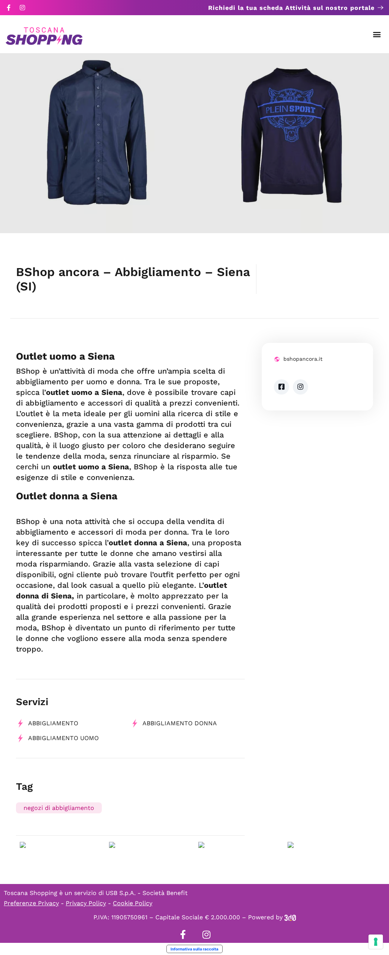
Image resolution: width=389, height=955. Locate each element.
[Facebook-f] (9, 8)
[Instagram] (22, 8)
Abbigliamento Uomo (63, 738)
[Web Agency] (290, 917)
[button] (377, 34)
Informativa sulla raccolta (194, 949)
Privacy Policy (86, 903)
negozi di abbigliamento (59, 807)
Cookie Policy (132, 903)
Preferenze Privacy (31, 903)
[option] (97, 143)
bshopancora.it (303, 359)
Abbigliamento (53, 723)
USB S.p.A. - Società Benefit (147, 893)
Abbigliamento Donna (179, 723)
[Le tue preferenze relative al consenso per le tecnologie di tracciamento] (375, 941)
